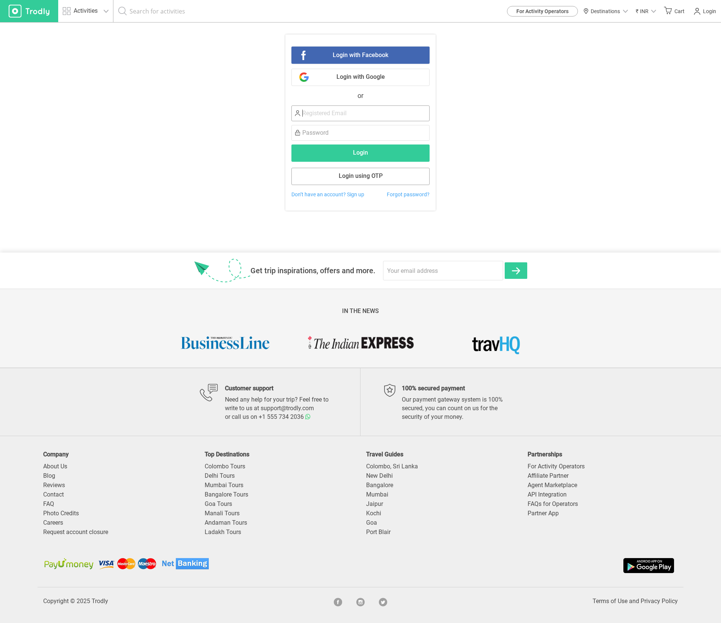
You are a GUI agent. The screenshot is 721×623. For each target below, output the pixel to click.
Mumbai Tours (224, 485)
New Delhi (379, 475)
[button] (646, 11)
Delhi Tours (220, 475)
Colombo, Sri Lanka (392, 466)
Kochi (373, 513)
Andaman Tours (226, 522)
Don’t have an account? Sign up (327, 194)
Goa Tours (218, 503)
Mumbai (377, 494)
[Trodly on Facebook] (338, 601)
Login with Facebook (360, 55)
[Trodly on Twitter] (383, 601)
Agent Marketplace (552, 485)
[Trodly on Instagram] (360, 601)
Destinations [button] (605, 11)
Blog (49, 475)
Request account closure (75, 532)
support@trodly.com (287, 408)
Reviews (54, 485)
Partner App (543, 513)
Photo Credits (61, 513)
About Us (55, 466)
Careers (53, 522)
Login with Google (360, 76)
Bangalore (379, 485)
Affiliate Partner (548, 475)
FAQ (48, 503)
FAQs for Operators (553, 503)
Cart (679, 11)
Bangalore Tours (226, 494)
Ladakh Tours (223, 532)
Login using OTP (361, 175)
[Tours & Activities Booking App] (518, 565)
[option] (225, 342)
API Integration (547, 494)
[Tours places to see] (29, 11)
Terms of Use (610, 601)
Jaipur (374, 503)
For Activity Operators (542, 11)
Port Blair (378, 532)
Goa (371, 522)
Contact (53, 494)
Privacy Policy (659, 601)
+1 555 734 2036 (282, 416)
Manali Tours (222, 513)
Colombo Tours (225, 466)
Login (709, 11)
